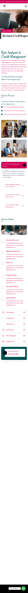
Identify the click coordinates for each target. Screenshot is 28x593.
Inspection (9, 262)
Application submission (13, 251)
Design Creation (11, 275)
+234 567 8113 (13, 354)
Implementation (11, 298)
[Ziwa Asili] (4, 6)
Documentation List (12, 240)
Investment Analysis (12, 286)
